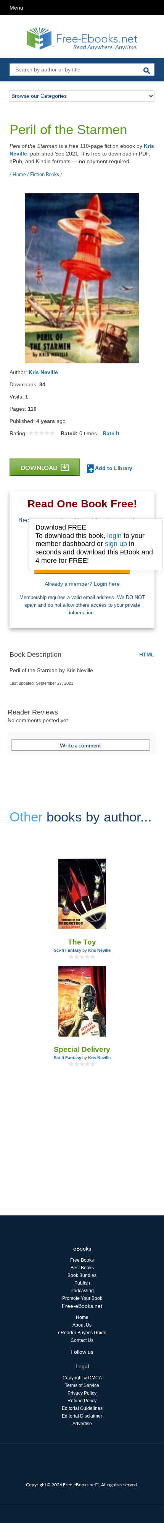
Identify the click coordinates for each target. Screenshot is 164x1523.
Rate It (111, 433)
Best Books (82, 1267)
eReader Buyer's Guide (82, 1332)
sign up (116, 544)
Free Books (82, 1260)
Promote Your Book (82, 1298)
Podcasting (82, 1290)
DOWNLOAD (40, 467)
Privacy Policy (82, 1393)
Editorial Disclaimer (82, 1416)
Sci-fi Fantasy (67, 950)
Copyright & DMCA (82, 1377)
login (114, 536)
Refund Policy (82, 1400)
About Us (82, 1325)
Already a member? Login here (82, 584)
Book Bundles (82, 1275)
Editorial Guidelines (82, 1408)
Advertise (82, 1423)
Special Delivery (82, 1049)
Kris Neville (43, 372)
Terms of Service (82, 1385)
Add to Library (113, 468)
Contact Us (82, 1340)
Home (82, 1317)
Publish (82, 1283)
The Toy (82, 942)
